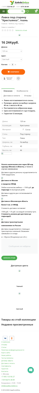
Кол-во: (4, 64)
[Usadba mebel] (19, 3)
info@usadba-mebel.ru (9, 386)
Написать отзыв (21, 30)
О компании (5, 342)
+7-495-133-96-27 (8, 377)
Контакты (4, 371)
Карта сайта (5, 353)
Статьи (3, 347)
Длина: (4, 47)
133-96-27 (8, 7)
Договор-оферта (7, 361)
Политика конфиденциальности (12, 350)
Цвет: (3, 56)
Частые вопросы (7, 358)
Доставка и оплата (8, 363)
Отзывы (4, 345)
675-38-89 (22, 7)
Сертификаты (6, 366)
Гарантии (4, 369)
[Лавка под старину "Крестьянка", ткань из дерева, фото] (19, 35)
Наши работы (6, 355)
